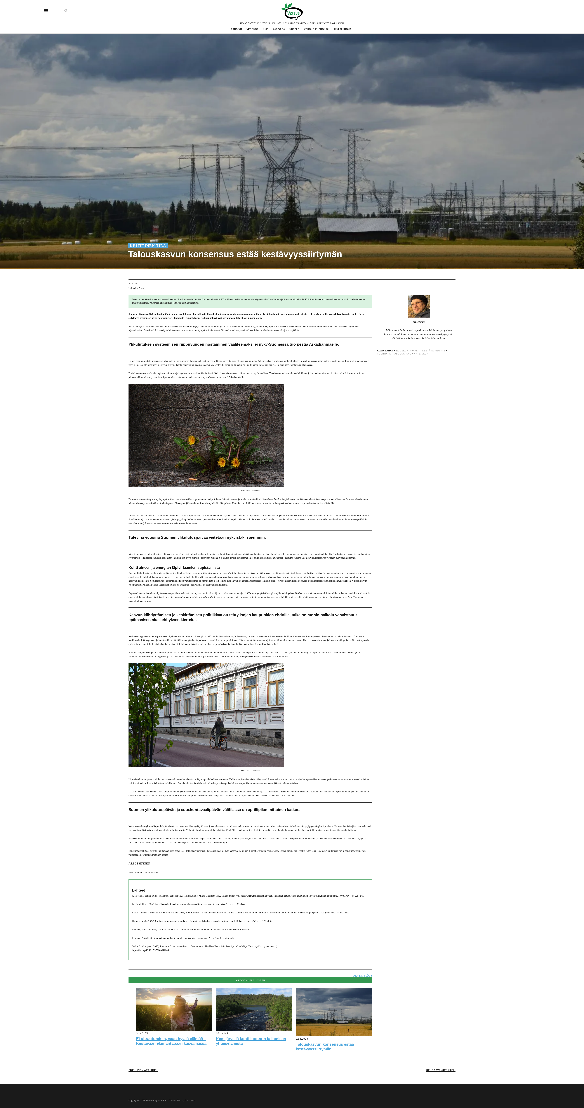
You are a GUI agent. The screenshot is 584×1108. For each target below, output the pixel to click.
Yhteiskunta (422, 353)
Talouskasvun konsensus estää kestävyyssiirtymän (325, 1046)
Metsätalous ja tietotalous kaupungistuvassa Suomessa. (181, 904)
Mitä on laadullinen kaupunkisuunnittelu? (190, 929)
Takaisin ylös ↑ (362, 976)
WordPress (163, 1100)
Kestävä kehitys (433, 350)
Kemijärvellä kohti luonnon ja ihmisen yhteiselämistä (251, 1041)
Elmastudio (190, 1100)
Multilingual (343, 29)
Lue (265, 29)
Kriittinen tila (148, 246)
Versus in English (317, 29)
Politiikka (384, 353)
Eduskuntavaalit (408, 350)
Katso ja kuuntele (286, 29)
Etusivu (236, 29)
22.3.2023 (134, 283)
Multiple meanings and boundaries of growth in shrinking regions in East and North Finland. (199, 921)
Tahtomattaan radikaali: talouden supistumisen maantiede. (180, 938)
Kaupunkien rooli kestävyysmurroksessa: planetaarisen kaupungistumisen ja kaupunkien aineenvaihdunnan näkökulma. (280, 895)
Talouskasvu (402, 353)
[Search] (66, 10)
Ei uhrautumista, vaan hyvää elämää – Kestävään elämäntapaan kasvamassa (171, 1041)
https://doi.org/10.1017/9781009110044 (151, 950)
